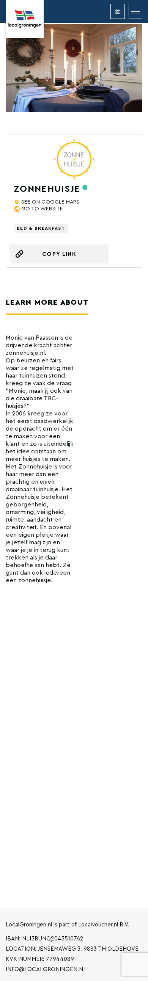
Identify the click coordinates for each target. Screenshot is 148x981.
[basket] (117, 11)
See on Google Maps (50, 202)
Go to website (42, 209)
